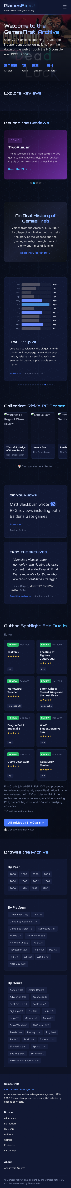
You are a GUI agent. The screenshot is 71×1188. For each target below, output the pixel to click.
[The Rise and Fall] (28, 384)
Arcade (40, 997)
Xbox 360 (18, 963)
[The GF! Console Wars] (18, 384)
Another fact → (18, 530)
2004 (13, 881)
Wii (28, 956)
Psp (14, 956)
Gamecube (46, 928)
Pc (38, 942)
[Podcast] (31, 183)
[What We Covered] (30, 384)
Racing (33, 1032)
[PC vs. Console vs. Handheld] (52, 384)
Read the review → (20, 596)
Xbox (43, 956)
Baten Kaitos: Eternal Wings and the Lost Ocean (51, 692)
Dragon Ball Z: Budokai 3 (16, 727)
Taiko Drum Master (47, 763)
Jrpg (14, 1018)
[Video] (37, 183)
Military (31, 1018)
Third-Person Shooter (24, 1060)
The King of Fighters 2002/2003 (47, 655)
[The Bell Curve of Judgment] (26, 384)
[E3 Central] (40, 183)
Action (16, 990)
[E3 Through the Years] (40, 384)
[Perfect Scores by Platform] (47, 384)
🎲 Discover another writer (19, 829)
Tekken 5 (13, 652)
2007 (24, 874)
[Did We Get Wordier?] (42, 384)
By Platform (17, 907)
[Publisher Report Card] (23, 384)
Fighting (16, 1011)
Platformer (41, 1025)
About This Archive (14, 1168)
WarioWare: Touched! (14, 690)
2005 (47, 874)
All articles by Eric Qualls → (26, 822)
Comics (8, 1139)
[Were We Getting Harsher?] (21, 384)
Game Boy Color (21, 928)
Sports (39, 1046)
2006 (35, 874)
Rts (14, 1039)
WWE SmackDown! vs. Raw (50, 729)
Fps (33, 1011)
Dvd (37, 914)
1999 (24, 888)
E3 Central (10, 1150)
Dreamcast (19, 914)
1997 (45, 888)
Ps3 (53, 949)
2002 (36, 881)
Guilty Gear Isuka (18, 761)
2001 (47, 881)
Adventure (18, 997)
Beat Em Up (18, 1004)
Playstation (19, 949)
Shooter (47, 1039)
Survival (37, 1053)
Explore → (15, 373)
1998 (34, 888)
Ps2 (39, 949)
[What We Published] (50, 384)
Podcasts (9, 1145)
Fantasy (40, 1004)
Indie (49, 1011)
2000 (13, 888)
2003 (24, 881)
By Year (14, 867)
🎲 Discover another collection (35, 466)
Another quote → (44, 596)
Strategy (17, 1053)
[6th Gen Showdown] (33, 384)
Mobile (15, 935)
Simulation (18, 1046)
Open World (18, 1025)
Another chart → (34, 373)
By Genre (15, 983)
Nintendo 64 (36, 935)
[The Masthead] (35, 384)
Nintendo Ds (19, 942)
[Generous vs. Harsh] (38, 384)
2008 (13, 874)
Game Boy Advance (24, 921)
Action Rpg (36, 990)
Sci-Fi (29, 1039)
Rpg (51, 1032)
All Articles (10, 1118)
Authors (8, 1134)
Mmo (48, 1018)
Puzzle (16, 1032)
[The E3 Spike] (45, 384)
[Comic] (34, 183)
